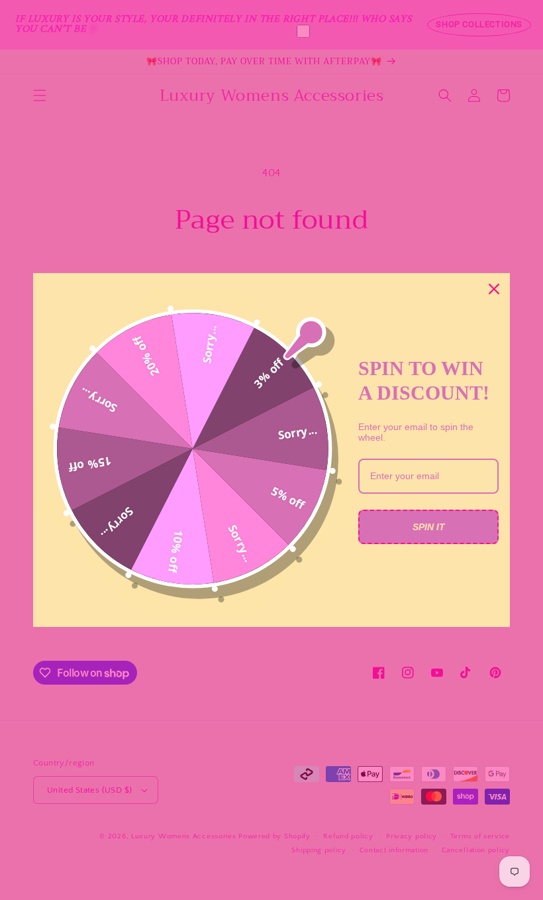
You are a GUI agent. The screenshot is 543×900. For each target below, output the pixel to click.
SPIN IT (429, 527)
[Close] (494, 289)
